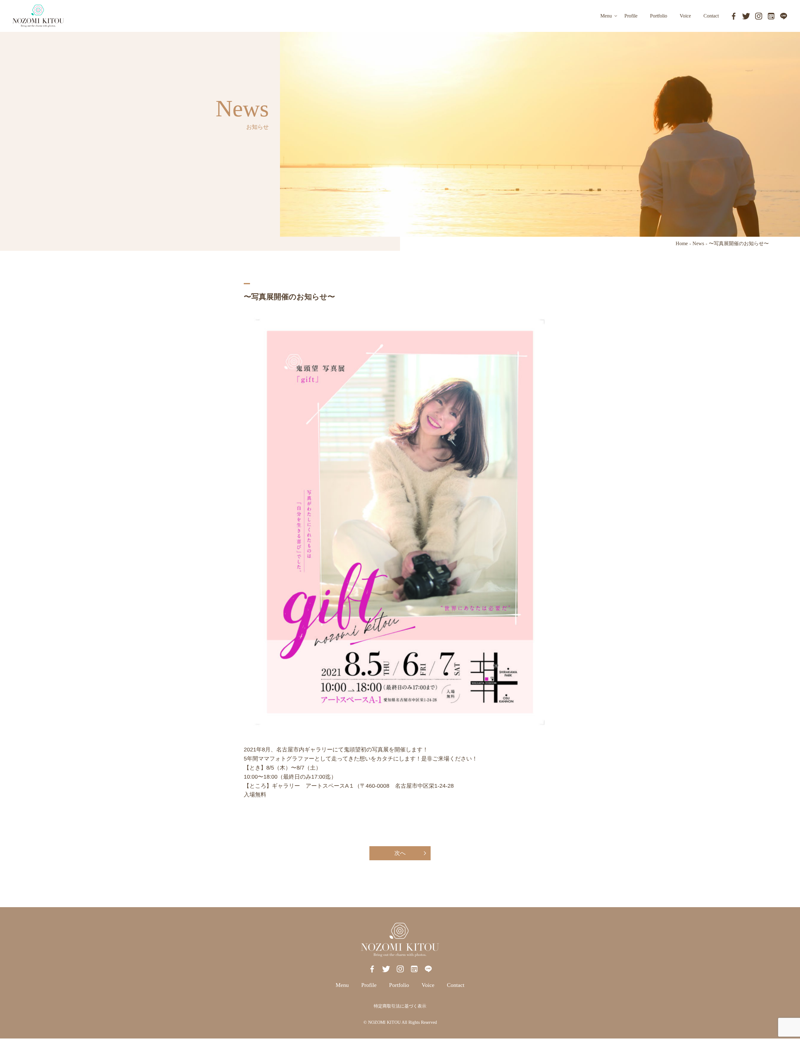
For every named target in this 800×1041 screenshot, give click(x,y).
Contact (455, 985)
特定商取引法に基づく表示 (400, 1006)
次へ (400, 853)
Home (682, 243)
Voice (428, 985)
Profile (369, 985)
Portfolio (399, 985)
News (698, 243)
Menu (342, 985)
